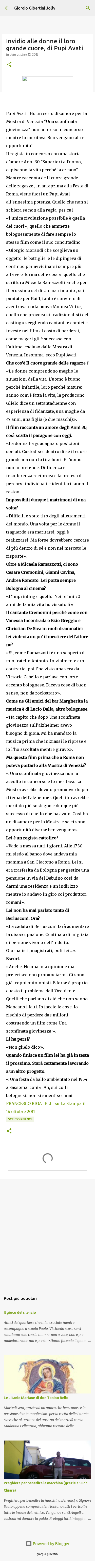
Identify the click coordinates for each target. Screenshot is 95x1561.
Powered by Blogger (50, 1543)
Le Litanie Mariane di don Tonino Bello (36, 1398)
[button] (9, 64)
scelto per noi (20, 1119)
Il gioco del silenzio (20, 1312)
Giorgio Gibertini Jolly (34, 8)
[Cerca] (88, 8)
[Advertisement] (47, 1233)
